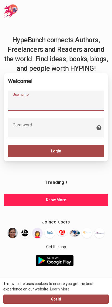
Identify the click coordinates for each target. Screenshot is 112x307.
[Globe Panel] (62, 233)
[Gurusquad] (50, 233)
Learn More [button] (60, 289)
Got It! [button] (56, 299)
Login (56, 151)
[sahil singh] (25, 233)
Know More (56, 200)
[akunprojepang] (37, 233)
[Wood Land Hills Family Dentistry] (99, 233)
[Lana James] (13, 233)
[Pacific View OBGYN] (87, 233)
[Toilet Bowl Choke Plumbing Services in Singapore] (75, 233)
